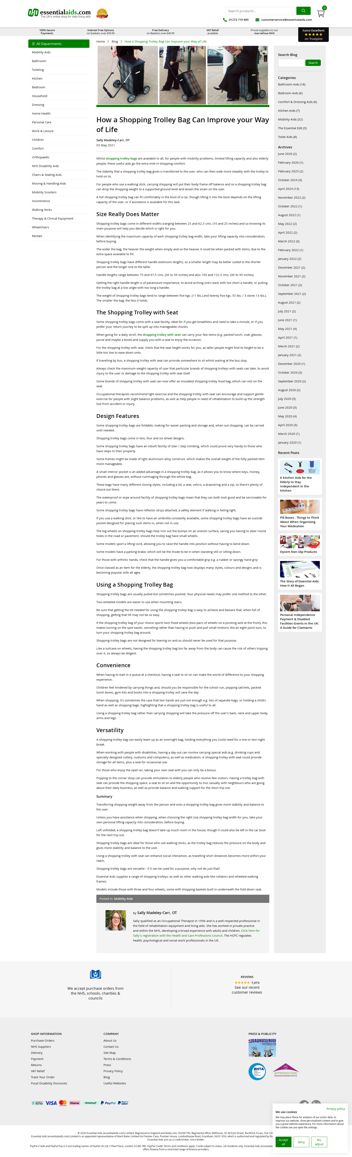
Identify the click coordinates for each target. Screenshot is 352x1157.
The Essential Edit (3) (292, 128)
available (213, 31)
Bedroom (38, 87)
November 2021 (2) (291, 276)
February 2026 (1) (290, 162)
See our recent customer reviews (247, 990)
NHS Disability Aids (45, 166)
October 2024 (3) (290, 180)
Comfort (38, 148)
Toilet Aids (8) (287, 137)
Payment (37, 1059)
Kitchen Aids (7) (289, 110)
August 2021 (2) (289, 302)
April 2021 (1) (287, 337)
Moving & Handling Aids (49, 183)
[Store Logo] (59, 13)
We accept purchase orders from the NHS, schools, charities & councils (95, 993)
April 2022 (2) (287, 232)
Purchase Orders (42, 1040)
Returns (36, 1065)
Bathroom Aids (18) (291, 84)
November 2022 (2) (291, 197)
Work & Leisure (43, 131)
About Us (110, 1040)
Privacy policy (336, 1109)
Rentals (37, 236)
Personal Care (41, 122)
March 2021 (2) (288, 346)
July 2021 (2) (287, 311)
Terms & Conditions (117, 1059)
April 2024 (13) (288, 189)
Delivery (37, 1053)
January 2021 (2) (289, 355)
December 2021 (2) (291, 267)
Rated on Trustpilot (313, 34)
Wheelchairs (40, 227)
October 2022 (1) (290, 206)
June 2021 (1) (287, 320)
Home (100, 41)
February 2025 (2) (290, 171)
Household (39, 96)
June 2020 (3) (287, 407)
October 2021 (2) (290, 285)
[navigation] (58, 139)
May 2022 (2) (287, 224)
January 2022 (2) (289, 259)
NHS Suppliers (41, 1046)
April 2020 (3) (287, 425)
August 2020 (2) (289, 390)
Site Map (109, 1053)
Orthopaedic (41, 157)
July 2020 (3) (287, 399)
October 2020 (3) (290, 372)
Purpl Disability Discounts (49, 1083)
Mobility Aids (41, 52)
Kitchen (37, 78)
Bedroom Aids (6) (290, 93)
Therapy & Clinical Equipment (52, 218)
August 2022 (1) (289, 215)
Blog (115, 41)
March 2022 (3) (288, 241)
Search (313, 63)
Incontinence (41, 201)
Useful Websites (114, 1083)
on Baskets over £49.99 (160, 31)
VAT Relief (38, 1071)
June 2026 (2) (287, 154)
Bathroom (39, 61)
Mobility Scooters (44, 192)
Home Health (41, 113)
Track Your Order (43, 1077)
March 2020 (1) (288, 434)
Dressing (38, 105)
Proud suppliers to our (264, 31)
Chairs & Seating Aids (47, 175)
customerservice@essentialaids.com (286, 20)
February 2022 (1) (290, 250)
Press (107, 1065)
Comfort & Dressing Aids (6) (297, 102)
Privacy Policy (113, 1071)
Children (38, 140)
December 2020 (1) (291, 364)
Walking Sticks (42, 210)
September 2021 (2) (292, 294)
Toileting (38, 70)
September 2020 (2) (292, 381)
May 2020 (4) (287, 416)
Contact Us (111, 1046)
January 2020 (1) (289, 442)
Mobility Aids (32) (290, 119)
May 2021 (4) (287, 329)
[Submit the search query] (303, 11)
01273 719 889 (239, 20)
